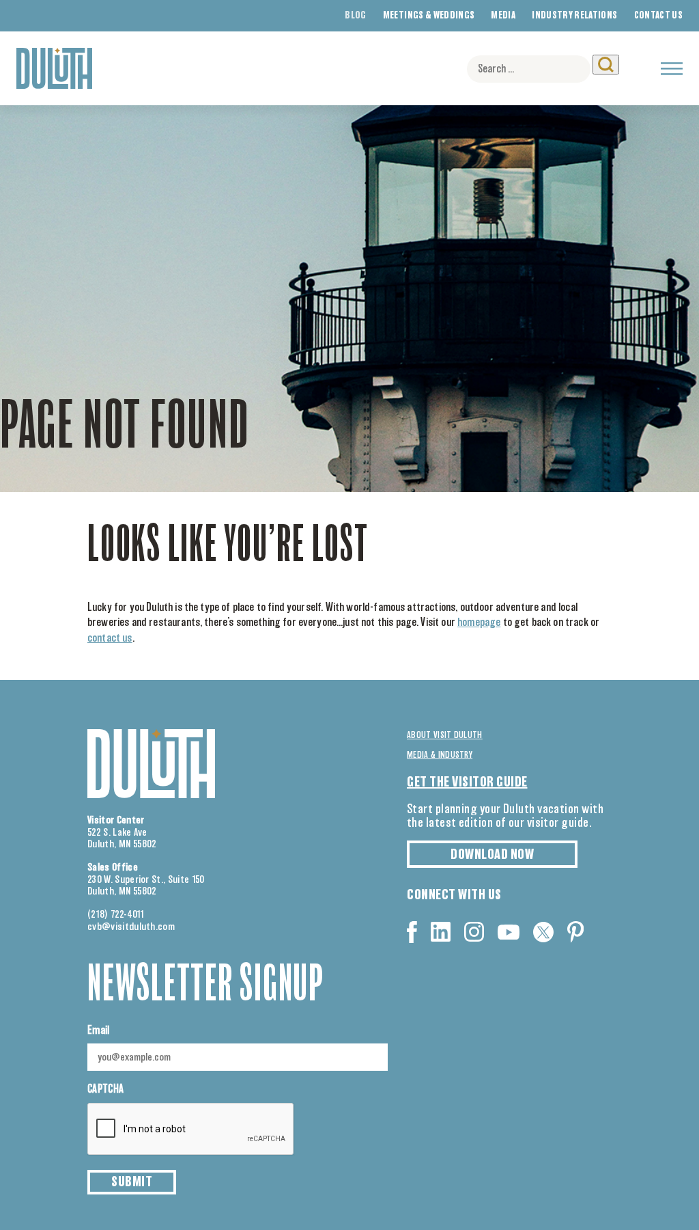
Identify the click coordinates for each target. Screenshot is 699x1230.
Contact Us (658, 15)
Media (503, 15)
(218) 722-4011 (116, 915)
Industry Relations (574, 15)
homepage (478, 622)
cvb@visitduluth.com (131, 927)
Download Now (492, 855)
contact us (109, 638)
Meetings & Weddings (429, 15)
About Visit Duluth (445, 735)
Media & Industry (439, 755)
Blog (355, 15)
